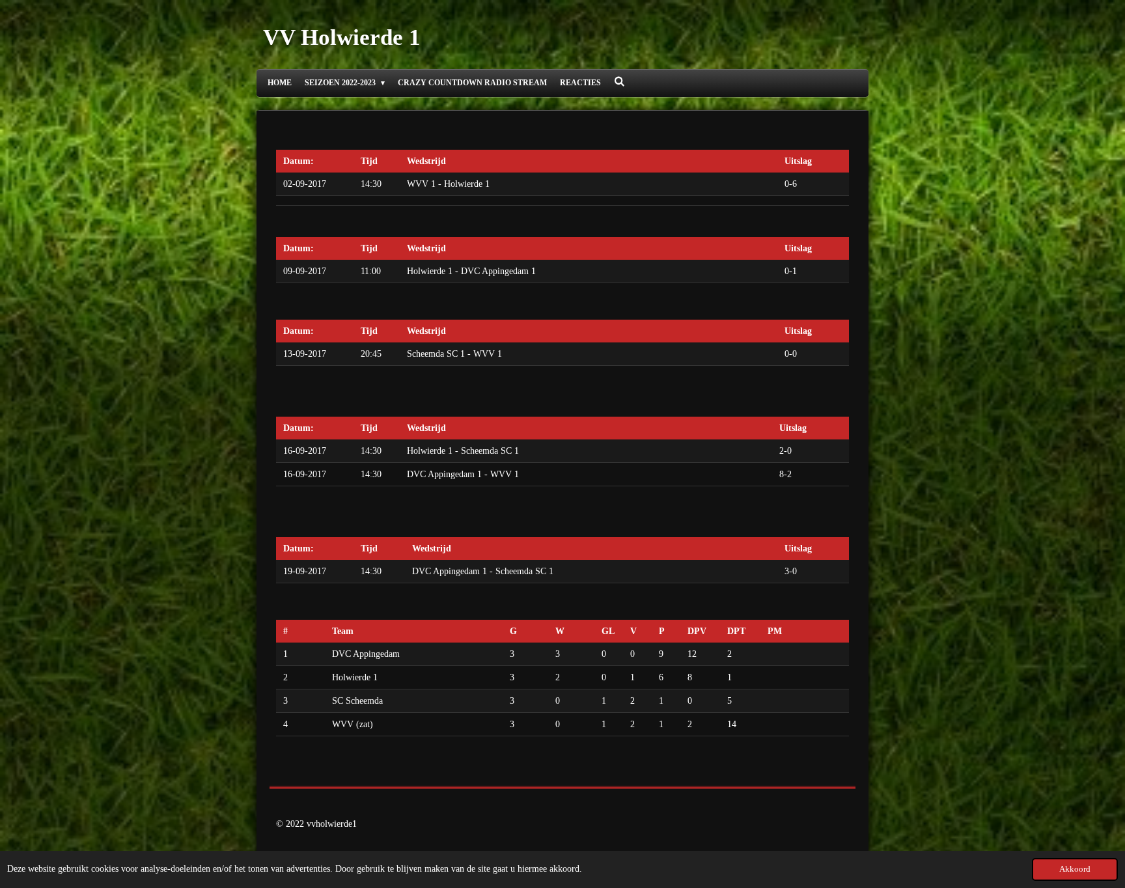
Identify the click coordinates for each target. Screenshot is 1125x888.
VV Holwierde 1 (342, 37)
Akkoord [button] (1074, 869)
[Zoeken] (619, 81)
